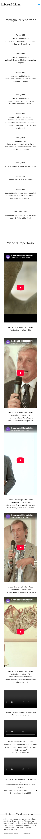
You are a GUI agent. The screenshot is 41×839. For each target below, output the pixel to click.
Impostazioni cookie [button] (11, 834)
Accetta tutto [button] (26, 834)
